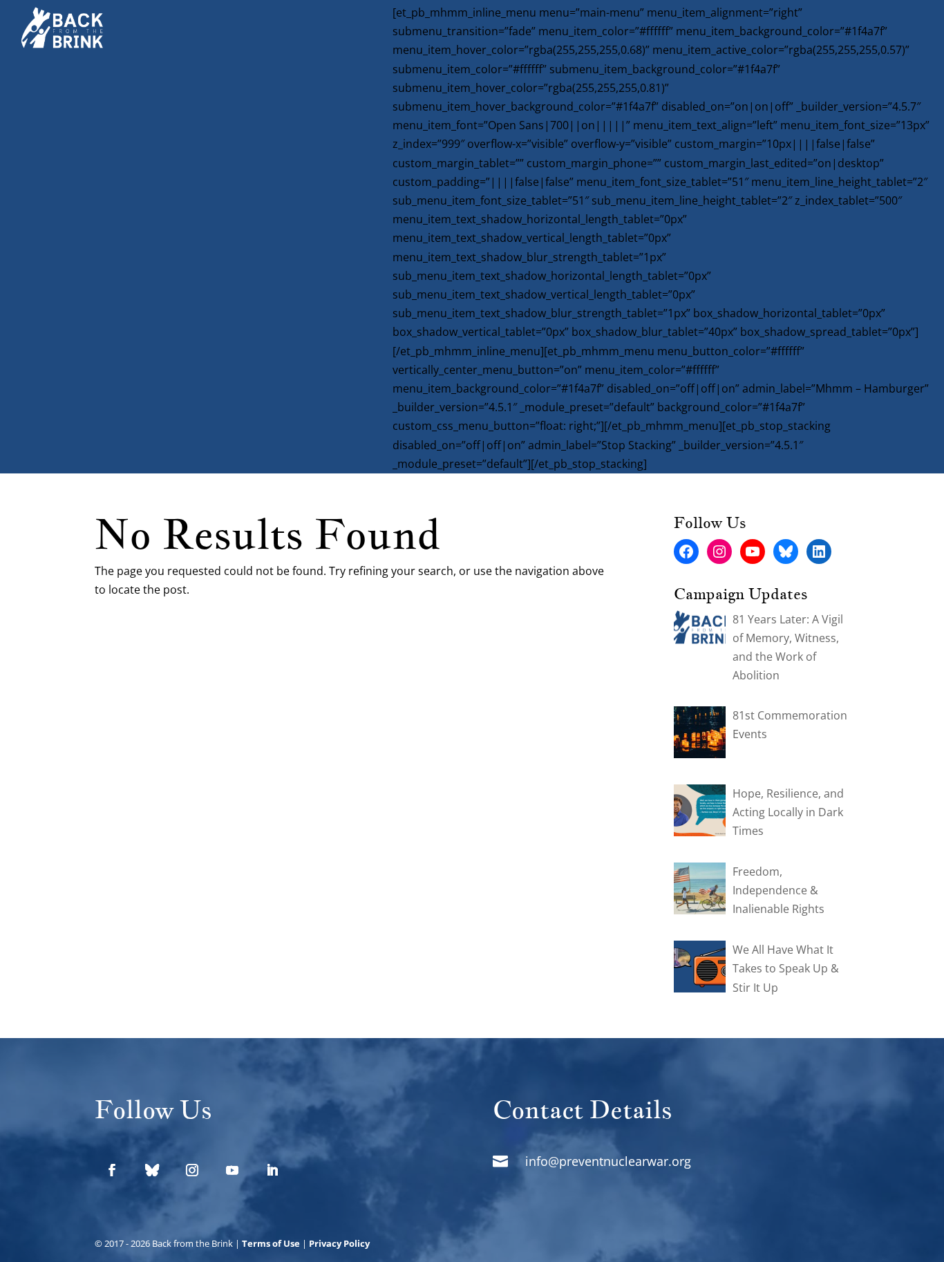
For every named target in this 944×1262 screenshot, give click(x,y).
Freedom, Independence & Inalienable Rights (778, 890)
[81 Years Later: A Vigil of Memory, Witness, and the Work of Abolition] (700, 630)
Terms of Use (271, 1243)
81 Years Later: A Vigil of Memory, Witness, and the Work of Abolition (788, 648)
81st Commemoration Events (790, 725)
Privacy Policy (339, 1243)
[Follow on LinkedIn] (272, 1170)
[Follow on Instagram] (192, 1170)
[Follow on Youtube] (232, 1170)
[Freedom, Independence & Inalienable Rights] (700, 891)
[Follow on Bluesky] (152, 1170)
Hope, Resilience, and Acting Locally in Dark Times (788, 812)
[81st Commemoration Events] (700, 735)
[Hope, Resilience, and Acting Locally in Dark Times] (700, 813)
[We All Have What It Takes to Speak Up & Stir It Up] (700, 969)
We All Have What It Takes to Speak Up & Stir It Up (786, 968)
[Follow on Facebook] (112, 1170)
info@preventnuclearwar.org (608, 1161)
